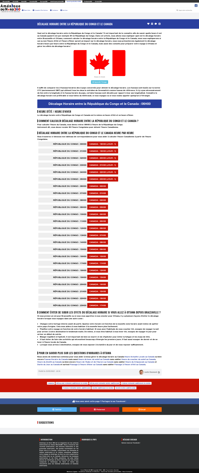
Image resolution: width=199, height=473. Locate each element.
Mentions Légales (72, 471)
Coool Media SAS (85, 470)
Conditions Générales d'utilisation (89, 471)
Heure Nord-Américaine (126, 388)
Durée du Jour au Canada (48, 364)
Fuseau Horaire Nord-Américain (76, 388)
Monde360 (6, 1)
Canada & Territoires (41, 10)
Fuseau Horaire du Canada (56, 359)
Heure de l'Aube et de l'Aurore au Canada (94, 362)
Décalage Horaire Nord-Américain (104, 383)
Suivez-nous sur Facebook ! (130, 443)
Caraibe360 (33, 1)
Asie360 (23, 1)
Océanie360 (88, 1)
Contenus (55, 10)
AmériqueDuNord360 (74, 1)
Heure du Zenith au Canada (49, 362)
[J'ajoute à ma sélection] (152, 23)
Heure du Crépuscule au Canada (139, 362)
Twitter (58, 409)
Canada (51, 383)
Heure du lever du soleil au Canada (93, 359)
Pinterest (100, 409)
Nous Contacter (127, 471)
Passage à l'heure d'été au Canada (129, 364)
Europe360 (43, 1)
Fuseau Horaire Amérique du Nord (136, 383)
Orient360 (98, 1)
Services (64, 10)
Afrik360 (15, 1)
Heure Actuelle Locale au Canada (139, 357)
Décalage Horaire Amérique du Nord (72, 383)
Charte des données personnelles (111, 471)
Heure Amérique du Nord (102, 388)
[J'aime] (148, 23)
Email (143, 409)
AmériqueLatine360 (57, 1)
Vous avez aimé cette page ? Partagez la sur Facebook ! (101, 401)
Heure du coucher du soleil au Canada (138, 359)
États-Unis (26, 10)
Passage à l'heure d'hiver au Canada (86, 364)
